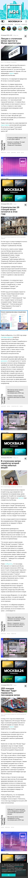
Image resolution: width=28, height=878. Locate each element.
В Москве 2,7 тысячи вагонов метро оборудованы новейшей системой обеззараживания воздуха (16, 812)
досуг (22, 152)
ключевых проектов (7, 337)
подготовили (5, 125)
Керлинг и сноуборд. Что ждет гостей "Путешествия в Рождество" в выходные (16, 143)
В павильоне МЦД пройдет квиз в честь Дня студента (16, 138)
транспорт (13, 152)
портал (12, 73)
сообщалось (8, 564)
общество (3, 152)
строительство (15, 406)
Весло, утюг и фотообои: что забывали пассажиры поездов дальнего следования (16, 618)
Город (14, 204)
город (8, 152)
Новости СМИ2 (4, 178)
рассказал (4, 361)
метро (18, 152)
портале (20, 498)
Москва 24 (14, 21)
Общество (15, 35)
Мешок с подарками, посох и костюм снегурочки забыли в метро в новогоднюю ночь (15, 624)
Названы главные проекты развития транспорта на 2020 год (16, 397)
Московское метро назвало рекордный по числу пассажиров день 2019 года (15, 391)
